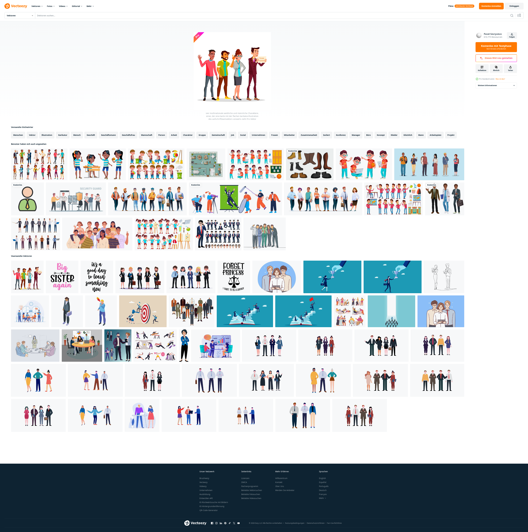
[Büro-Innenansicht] (206, 164)
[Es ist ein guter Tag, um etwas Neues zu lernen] (97, 277)
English (322, 478)
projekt (450, 135)
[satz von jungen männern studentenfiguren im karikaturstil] (147, 198)
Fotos (49, 6)
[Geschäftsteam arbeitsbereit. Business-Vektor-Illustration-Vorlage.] (269, 345)
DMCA (244, 482)
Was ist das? (500, 79)
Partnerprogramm (249, 486)
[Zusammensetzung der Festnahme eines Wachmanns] (76, 198)
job (232, 135)
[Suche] (512, 15)
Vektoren (35, 6)
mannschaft (146, 135)
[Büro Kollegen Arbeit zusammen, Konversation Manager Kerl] (142, 415)
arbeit (174, 135)
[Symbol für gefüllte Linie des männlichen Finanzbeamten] (27, 198)
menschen (18, 135)
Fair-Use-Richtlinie (334, 523)
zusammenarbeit (309, 135)
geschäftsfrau (128, 135)
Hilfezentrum (281, 478)
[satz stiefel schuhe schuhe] (310, 164)
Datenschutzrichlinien (316, 523)
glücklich (407, 135)
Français (323, 494)
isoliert (326, 135)
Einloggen (514, 6)
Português (324, 486)
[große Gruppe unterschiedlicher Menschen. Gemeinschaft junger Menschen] (97, 234)
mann (421, 135)
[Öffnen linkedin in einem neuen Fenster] (221, 523)
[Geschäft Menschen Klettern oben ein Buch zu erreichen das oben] (245, 311)
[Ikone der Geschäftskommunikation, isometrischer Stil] (101, 311)
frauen (274, 135)
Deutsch (323, 490)
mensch (77, 135)
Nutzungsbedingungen (294, 523)
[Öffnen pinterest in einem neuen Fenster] (225, 523)
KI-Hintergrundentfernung (211, 506)
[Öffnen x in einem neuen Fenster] (234, 523)
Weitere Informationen (487, 85)
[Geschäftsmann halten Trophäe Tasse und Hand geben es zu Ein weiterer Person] (393, 277)
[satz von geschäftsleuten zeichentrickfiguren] (323, 198)
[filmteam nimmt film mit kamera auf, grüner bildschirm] (235, 198)
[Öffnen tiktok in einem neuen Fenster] (230, 523)
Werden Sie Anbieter (284, 490)
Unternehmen (205, 490)
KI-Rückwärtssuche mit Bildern (213, 502)
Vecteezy (203, 482)
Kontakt (278, 482)
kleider (394, 135)
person (161, 135)
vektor (32, 135)
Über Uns (279, 486)
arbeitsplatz (435, 135)
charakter (188, 135)
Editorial (76, 6)
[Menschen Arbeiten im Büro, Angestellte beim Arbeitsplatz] (350, 311)
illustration (47, 135)
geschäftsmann (108, 135)
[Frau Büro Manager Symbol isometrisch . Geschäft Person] (67, 311)
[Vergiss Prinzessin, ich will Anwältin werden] (234, 277)
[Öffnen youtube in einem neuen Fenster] (238, 523)
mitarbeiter (289, 135)
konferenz (341, 135)
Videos (62, 6)
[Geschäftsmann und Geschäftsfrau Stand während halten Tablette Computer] (444, 277)
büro (368, 135)
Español (322, 482)
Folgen (512, 37)
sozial (243, 135)
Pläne (450, 6)
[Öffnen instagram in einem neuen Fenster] (216, 523)
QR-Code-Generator (208, 510)
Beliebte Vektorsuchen (251, 490)
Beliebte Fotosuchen (250, 494)
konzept (381, 135)
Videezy (203, 486)
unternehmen (258, 135)
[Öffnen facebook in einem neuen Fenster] (212, 523)
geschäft (91, 135)
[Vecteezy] (15, 6)
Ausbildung (204, 494)
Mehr (89, 6)
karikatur (62, 135)
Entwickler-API (206, 498)
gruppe (202, 135)
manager (356, 135)
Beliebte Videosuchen (251, 498)
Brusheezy (204, 478)
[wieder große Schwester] (62, 277)
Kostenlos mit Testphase (496, 47)
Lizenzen (245, 478)
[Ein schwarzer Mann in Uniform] (444, 198)
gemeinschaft (218, 135)
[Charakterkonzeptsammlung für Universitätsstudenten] (429, 164)
